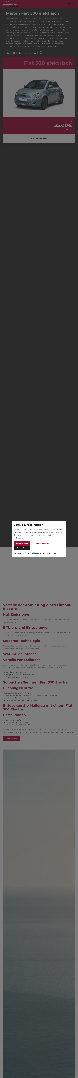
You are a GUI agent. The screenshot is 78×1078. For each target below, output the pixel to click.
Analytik (29, 553)
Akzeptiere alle (22, 543)
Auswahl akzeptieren (40, 543)
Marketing (51, 553)
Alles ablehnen (21, 548)
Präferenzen (40, 553)
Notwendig (19, 553)
